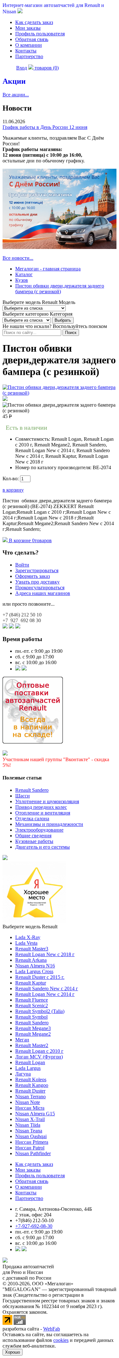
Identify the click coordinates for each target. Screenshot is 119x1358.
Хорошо (12, 1352)
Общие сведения (33, 835)
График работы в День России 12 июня (45, 127)
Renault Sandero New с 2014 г (46, 988)
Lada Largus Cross (34, 971)
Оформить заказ (32, 576)
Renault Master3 (31, 948)
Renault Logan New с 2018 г (45, 954)
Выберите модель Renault (30, 926)
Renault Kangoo (31, 1085)
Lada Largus (28, 1068)
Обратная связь (31, 39)
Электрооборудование (39, 830)
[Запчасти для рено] (24, 668)
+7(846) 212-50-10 (34, 1220)
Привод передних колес (41, 807)
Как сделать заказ (34, 22)
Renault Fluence (31, 1000)
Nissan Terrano (30, 1096)
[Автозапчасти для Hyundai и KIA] (5, 858)
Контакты (25, 50)
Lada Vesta (26, 943)
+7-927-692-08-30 (33, 1226)
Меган (22, 1039)
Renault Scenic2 (31, 1005)
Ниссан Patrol (29, 1147)
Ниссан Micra (29, 1108)
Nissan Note (27, 1102)
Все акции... (16, 94)
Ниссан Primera (31, 1142)
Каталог (24, 274)
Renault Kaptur (30, 982)
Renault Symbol (31, 1017)
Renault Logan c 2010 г (39, 1051)
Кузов (21, 280)
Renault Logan (30, 1062)
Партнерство (29, 56)
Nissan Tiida (27, 1125)
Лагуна (23, 1073)
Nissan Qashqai (31, 1136)
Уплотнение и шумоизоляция (47, 801)
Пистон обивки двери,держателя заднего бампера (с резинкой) (59, 288)
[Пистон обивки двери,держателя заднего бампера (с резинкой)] (59, 393)
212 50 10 (22, 614)
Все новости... (18, 258)
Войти (22, 564)
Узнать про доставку (37, 582)
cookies (61, 1340)
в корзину (13, 490)
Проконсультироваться (39, 587)
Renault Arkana (31, 960)
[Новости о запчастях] (17, 668)
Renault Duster (30, 1091)
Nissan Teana (28, 1130)
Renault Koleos (30, 1079)
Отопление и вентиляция (42, 812)
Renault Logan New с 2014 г (45, 994)
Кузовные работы (34, 841)
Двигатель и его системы (42, 847)
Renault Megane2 (33, 1034)
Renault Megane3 (33, 1028)
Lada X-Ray (27, 937)
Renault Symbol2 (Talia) (39, 1011)
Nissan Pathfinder (33, 1153)
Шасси (22, 795)
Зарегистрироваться (36, 570)
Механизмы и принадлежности (49, 824)
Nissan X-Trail (30, 1119)
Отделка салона (32, 818)
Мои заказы (28, 28)
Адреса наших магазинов (42, 593)
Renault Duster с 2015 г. (39, 977)
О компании (28, 45)
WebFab (51, 1328)
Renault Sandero (32, 790)
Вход (21, 67)
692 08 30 (22, 620)
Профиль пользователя (40, 33)
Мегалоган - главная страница (48, 268)
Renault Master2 (31, 1045)
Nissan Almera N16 (35, 965)
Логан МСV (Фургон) (39, 1056)
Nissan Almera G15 (35, 1113)
